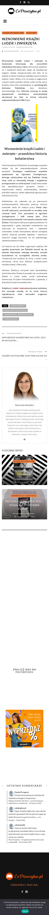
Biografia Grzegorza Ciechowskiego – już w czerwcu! (24, 470)
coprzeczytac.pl (8, 47)
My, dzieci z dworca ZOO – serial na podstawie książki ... (24, 505)
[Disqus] (24, 566)
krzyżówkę (36, 795)
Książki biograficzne (13, 33)
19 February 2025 (35, 803)
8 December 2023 (25, 842)
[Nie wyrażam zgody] (46, 907)
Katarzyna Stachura (24, 514)
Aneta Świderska (24, 479)
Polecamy (31, 33)
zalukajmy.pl (20, 808)
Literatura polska (10, 319)
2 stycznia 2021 (23, 516)
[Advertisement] (23, 765)
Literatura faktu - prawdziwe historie (18, 314)
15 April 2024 (20, 820)
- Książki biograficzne (24, 47)
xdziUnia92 (20, 825)
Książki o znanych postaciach (15, 310)
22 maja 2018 (22, 482)
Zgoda (25, 911)
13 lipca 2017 (29, 51)
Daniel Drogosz (22, 792)
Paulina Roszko (11, 51)
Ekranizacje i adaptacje (24, 496)
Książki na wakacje (18, 306)
